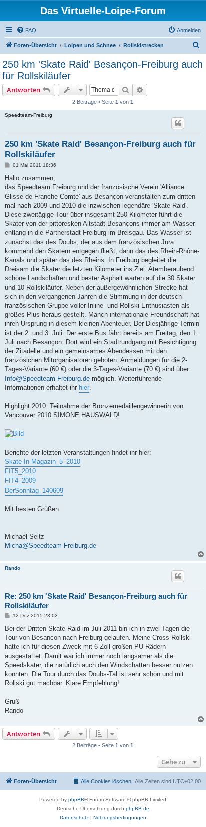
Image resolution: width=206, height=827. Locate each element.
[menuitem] (26, 30)
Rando (12, 568)
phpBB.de (138, 808)
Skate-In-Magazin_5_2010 (42, 461)
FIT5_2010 (20, 471)
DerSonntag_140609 (34, 490)
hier (84, 387)
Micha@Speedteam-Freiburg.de (50, 545)
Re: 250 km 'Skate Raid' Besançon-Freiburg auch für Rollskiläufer (96, 601)
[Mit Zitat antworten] (178, 123)
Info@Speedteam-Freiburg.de (47, 378)
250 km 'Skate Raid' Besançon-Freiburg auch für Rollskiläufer (102, 70)
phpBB (76, 799)
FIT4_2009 (20, 480)
